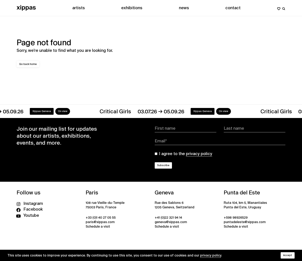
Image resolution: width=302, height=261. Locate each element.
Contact (233, 7)
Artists (78, 7)
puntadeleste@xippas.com (245, 222)
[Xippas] (26, 7)
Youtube (31, 215)
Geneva (164, 192)
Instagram (33, 203)
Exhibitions (131, 7)
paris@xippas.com (100, 222)
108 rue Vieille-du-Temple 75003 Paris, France (105, 205)
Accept (287, 255)
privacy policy (210, 255)
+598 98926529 (236, 217)
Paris (92, 192)
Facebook (33, 209)
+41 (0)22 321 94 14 (168, 217)
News (184, 7)
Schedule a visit (98, 226)
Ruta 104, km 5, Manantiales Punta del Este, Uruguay (245, 205)
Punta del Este (242, 192)
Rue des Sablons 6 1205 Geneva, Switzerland (174, 205)
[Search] (283, 8)
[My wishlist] (278, 8)
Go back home (28, 64)
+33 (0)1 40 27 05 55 (101, 217)
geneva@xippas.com (171, 222)
